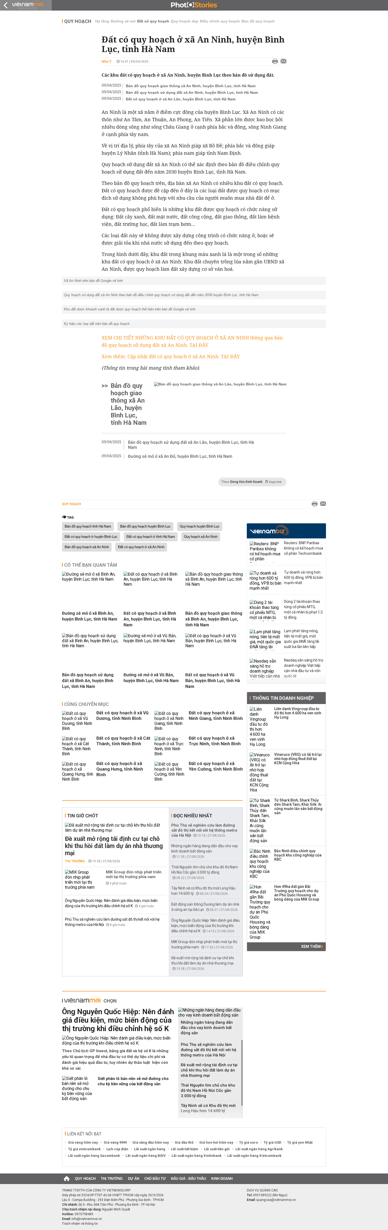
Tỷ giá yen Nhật (300, 1142)
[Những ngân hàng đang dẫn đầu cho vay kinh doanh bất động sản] (210, 1013)
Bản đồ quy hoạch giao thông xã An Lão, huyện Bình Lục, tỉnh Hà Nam (128, 404)
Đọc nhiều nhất (192, 815)
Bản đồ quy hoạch (258, 21)
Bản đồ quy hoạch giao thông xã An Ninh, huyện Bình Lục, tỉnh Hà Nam (190, 86)
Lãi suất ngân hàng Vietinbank (196, 1156)
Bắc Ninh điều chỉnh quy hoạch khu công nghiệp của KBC (297, 855)
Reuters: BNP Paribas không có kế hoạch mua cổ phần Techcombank (303, 548)
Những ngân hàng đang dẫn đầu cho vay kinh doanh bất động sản (207, 1027)
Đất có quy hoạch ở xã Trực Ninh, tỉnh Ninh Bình (215, 740)
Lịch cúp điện (117, 1149)
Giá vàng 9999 (115, 1142)
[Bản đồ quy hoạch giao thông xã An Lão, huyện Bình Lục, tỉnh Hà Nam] (220, 404)
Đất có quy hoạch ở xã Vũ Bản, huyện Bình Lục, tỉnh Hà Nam (212, 680)
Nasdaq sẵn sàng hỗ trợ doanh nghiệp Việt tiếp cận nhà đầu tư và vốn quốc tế (303, 668)
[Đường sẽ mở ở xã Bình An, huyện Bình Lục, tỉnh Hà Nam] (91, 579)
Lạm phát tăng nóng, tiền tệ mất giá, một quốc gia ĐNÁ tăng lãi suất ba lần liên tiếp (301, 639)
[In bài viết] (273, 61)
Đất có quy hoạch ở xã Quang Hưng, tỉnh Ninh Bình (119, 769)
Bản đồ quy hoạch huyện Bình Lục (145, 526)
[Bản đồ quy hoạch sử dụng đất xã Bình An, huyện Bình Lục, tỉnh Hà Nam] (91, 645)
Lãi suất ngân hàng (149, 1149)
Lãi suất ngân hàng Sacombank (94, 1156)
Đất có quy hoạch (153, 21)
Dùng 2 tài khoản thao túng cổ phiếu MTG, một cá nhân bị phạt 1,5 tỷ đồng (303, 609)
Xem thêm (311, 946)
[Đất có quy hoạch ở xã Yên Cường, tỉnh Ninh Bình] (170, 772)
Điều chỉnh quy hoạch (220, 21)
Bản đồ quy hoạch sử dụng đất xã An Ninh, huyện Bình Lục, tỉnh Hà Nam (192, 92)
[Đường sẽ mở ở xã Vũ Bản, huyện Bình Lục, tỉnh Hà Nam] (152, 640)
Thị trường (75, 861)
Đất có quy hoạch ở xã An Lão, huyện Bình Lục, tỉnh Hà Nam (180, 99)
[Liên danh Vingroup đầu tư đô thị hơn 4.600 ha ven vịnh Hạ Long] (260, 727)
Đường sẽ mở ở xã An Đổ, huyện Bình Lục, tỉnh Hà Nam (180, 456)
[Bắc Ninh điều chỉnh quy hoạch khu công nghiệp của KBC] (260, 864)
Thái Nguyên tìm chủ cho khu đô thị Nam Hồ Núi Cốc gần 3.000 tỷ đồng (208, 1090)
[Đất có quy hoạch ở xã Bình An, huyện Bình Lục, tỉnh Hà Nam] (152, 584)
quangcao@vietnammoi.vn (276, 1200)
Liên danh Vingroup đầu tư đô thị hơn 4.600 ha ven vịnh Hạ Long (297, 713)
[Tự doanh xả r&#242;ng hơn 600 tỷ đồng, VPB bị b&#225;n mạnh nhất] (265, 581)
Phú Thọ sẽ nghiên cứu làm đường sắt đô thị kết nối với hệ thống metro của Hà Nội (204, 830)
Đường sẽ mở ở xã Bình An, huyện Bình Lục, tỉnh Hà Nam (89, 616)
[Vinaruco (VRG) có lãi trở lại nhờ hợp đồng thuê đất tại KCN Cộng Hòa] (260, 772)
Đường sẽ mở (123, 21)
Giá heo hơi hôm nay (216, 1142)
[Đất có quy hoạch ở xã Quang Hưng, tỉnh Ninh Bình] (78, 772)
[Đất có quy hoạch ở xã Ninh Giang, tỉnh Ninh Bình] (170, 721)
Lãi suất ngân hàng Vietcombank (254, 1156)
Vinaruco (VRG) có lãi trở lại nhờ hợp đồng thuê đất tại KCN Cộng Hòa (298, 758)
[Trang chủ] (66, 1178)
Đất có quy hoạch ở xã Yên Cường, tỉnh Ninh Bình (216, 766)
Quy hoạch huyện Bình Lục (200, 526)
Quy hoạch (77, 21)
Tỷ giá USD (272, 1142)
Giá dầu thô (184, 1142)
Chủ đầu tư (155, 1179)
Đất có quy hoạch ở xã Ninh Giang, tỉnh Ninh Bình (216, 715)
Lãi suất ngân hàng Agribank (259, 1149)
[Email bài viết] (282, 61)
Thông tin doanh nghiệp (283, 698)
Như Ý (106, 61)
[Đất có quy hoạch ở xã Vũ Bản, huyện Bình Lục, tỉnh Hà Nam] (214, 645)
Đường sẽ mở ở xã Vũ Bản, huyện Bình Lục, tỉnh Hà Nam (151, 677)
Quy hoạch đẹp (184, 21)
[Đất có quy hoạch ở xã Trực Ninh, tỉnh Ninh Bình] (170, 746)
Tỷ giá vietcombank (84, 1149)
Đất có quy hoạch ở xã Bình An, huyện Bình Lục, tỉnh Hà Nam (150, 619)
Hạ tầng (102, 21)
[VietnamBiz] (269, 530)
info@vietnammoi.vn (87, 1219)
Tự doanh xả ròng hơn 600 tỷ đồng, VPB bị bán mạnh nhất (303, 577)
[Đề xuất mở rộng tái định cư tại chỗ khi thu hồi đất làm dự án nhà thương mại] (116, 828)
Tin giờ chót (82, 815)
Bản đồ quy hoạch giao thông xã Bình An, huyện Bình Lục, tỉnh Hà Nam (213, 619)
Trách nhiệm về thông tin (80, 1224)
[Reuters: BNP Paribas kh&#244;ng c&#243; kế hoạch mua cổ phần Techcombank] (265, 551)
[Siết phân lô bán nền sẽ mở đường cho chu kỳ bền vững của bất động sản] (78, 1088)
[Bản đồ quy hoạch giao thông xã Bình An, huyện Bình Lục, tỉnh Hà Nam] (214, 584)
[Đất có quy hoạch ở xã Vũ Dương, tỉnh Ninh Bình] (78, 721)
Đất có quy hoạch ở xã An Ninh (141, 547)
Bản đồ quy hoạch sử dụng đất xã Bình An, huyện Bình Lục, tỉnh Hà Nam (87, 680)
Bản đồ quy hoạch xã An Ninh (87, 547)
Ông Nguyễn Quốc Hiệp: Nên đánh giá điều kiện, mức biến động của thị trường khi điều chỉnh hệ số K (205, 925)
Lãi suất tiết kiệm (184, 1149)
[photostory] (194, 5)
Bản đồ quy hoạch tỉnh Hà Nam (88, 526)
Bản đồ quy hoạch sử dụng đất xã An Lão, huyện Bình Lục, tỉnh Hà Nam (191, 445)
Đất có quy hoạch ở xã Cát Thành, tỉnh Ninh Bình (123, 740)
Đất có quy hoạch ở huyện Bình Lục (91, 537)
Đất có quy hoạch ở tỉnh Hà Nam (150, 537)
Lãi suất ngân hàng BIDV (146, 1156)
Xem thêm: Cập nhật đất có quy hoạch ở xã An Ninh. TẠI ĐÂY (171, 356)
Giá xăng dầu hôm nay (151, 1142)
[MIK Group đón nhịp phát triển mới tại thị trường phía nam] (81, 880)
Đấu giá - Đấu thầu (188, 1179)
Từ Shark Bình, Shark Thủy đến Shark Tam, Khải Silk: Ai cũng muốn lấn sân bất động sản (298, 806)
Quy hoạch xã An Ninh (200, 537)
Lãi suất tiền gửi (217, 1149)
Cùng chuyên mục (86, 704)
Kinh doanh (222, 1179)
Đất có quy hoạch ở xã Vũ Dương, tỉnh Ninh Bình (122, 715)
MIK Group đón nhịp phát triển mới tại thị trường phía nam (134, 874)
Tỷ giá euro (248, 1142)
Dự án (133, 1179)
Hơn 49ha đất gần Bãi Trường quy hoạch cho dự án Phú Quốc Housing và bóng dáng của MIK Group (296, 892)
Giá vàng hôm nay (83, 1142)
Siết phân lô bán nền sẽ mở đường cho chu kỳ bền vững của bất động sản (133, 1081)
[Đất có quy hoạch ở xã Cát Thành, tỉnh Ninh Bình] (78, 746)
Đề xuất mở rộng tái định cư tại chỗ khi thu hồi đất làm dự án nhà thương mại (114, 846)
